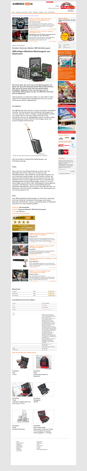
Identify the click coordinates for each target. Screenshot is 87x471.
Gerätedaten (19, 445)
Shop (45, 12)
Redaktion (18, 444)
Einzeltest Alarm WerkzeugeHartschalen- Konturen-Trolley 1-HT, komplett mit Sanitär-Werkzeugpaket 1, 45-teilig (43, 429)
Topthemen (19, 450)
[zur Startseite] (22, 4)
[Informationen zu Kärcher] (66, 138)
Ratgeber (41, 12)
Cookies (39, 447)
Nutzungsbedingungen (42, 449)
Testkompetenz (20, 443)
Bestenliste (25, 12)
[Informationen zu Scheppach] (72, 138)
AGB (38, 444)
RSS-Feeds (19, 449)
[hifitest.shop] (65, 155)
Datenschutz (40, 445)
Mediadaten (39, 443)
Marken (30, 12)
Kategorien (35, 12)
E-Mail (64, 46)
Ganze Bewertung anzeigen (21, 213)
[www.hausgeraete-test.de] (72, 148)
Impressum (39, 441)
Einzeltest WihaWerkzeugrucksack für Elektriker (40, 373)
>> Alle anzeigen (52, 28)
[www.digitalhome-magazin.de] (60, 148)
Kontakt (38, 448)
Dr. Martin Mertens (66, 44)
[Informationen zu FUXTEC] (61, 138)
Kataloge (18, 448)
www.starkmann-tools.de (46, 309)
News (13, 12)
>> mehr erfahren (62, 41)
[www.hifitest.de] (66, 148)
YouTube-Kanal (51, 12)
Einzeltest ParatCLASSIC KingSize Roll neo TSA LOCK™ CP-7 (21, 401)
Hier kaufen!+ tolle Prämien (71, 10)
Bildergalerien (19, 447)
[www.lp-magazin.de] (60, 155)
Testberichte (18, 12)
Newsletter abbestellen (65, 173)
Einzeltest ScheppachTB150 (37, 400)
